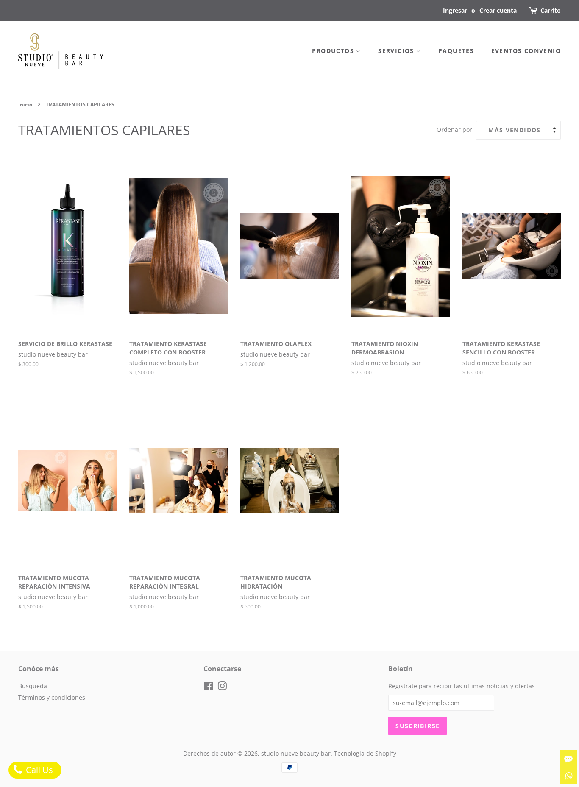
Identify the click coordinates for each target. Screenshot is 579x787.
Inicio (25, 104)
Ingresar (455, 10)
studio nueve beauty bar (296, 753)
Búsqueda (32, 686)
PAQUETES (456, 51)
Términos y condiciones (51, 697)
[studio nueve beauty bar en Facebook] (208, 688)
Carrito (550, 10)
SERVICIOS (397, 51)
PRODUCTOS (334, 51)
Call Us (38, 770)
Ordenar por (454, 130)
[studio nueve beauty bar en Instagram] (222, 688)
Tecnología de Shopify (365, 753)
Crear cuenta (498, 10)
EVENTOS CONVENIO (526, 51)
